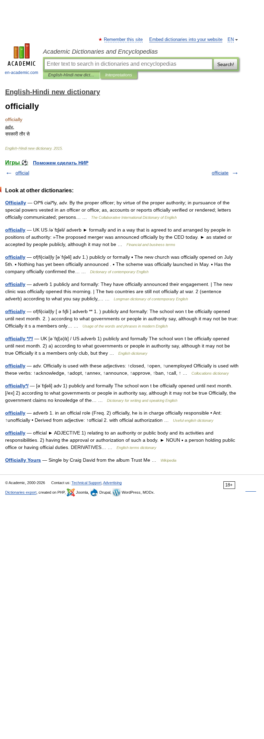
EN (231, 39)
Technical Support (86, 483)
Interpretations (118, 75)
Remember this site (123, 39)
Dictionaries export (20, 492)
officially (15, 230)
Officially (15, 202)
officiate (220, 172)
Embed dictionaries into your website (185, 39)
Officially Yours (23, 460)
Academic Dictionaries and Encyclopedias (100, 51)
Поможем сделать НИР (60, 162)
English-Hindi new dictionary (71, 75)
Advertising (112, 483)
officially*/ (17, 385)
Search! (225, 64)
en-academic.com (21, 72)
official (22, 172)
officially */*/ (19, 338)
